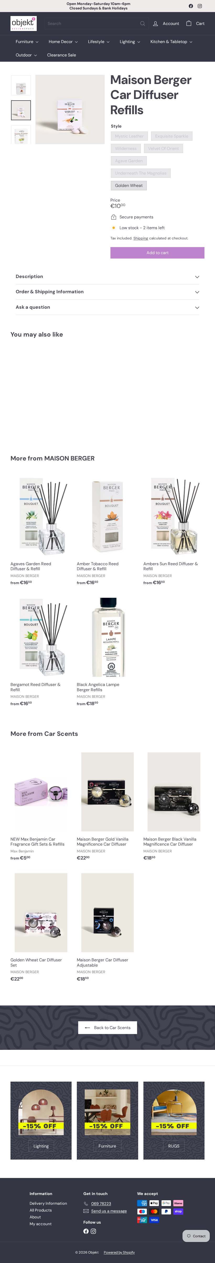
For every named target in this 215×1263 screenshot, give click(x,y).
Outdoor (24, 55)
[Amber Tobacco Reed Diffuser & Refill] (107, 532)
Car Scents (61, 734)
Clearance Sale (61, 55)
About (35, 1217)
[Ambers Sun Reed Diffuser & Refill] (174, 532)
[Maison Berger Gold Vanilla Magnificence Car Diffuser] (107, 807)
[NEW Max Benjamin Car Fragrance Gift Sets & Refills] (41, 807)
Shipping (140, 238)
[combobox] (97, 23)
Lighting (128, 41)
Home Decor (61, 41)
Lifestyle (96, 41)
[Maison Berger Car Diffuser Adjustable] (107, 928)
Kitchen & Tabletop (169, 41)
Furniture (25, 41)
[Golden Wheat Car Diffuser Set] (41, 928)
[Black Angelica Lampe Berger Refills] (107, 653)
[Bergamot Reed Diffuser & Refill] (41, 653)
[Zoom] (70, 109)
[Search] (142, 23)
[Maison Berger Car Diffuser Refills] (24, 392)
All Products (41, 1210)
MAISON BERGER (69, 458)
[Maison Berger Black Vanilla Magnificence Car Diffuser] (174, 807)
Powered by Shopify (119, 1252)
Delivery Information (48, 1203)
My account (41, 1224)
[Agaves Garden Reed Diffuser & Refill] (41, 532)
